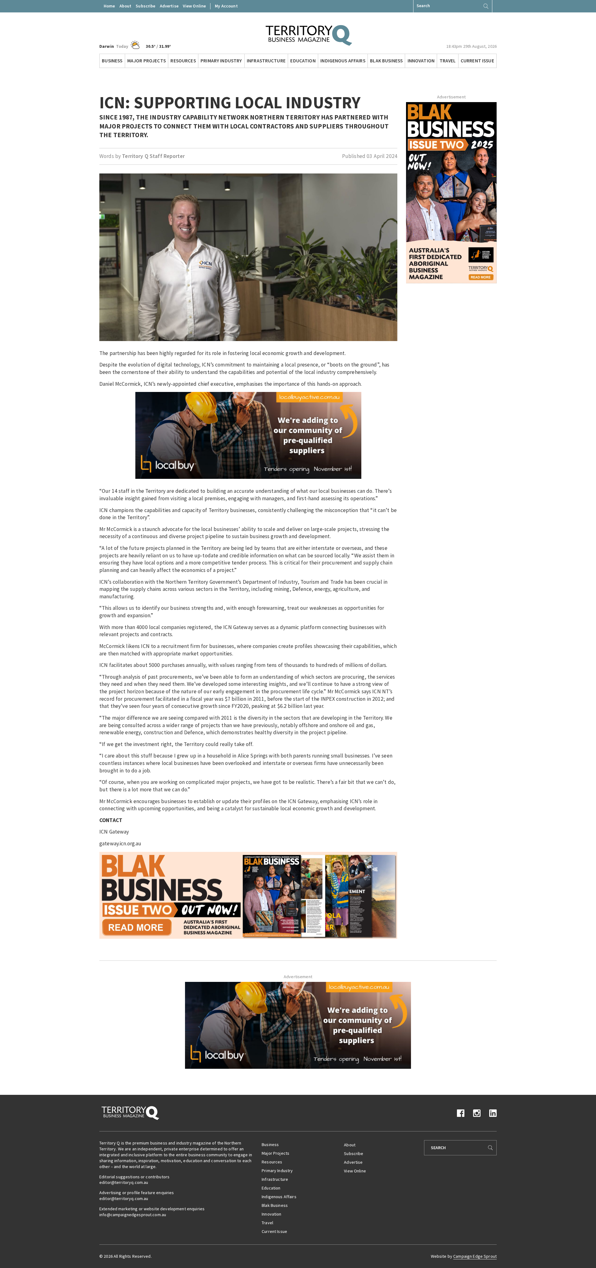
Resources (183, 61)
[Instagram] (477, 1112)
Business (112, 61)
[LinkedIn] (493, 1112)
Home (109, 6)
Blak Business (386, 61)
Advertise (169, 6)
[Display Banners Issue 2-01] (451, 192)
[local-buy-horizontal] (248, 435)
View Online (194, 6)
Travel (448, 61)
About (126, 6)
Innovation (421, 61)
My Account (226, 6)
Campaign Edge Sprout (475, 1256)
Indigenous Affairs (342, 61)
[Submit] (486, 6)
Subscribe (145, 6)
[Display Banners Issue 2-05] (248, 894)
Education (302, 61)
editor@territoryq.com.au (123, 1182)
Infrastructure (266, 61)
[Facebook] (460, 1112)
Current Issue (477, 61)
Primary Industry (221, 61)
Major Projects (146, 61)
